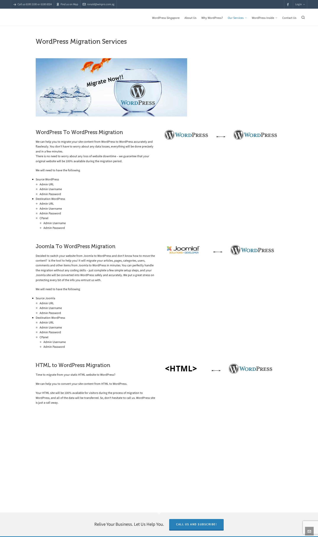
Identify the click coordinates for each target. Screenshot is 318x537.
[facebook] (288, 4)
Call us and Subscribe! (196, 524)
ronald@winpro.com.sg (100, 4)
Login (298, 4)
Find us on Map (69, 4)
